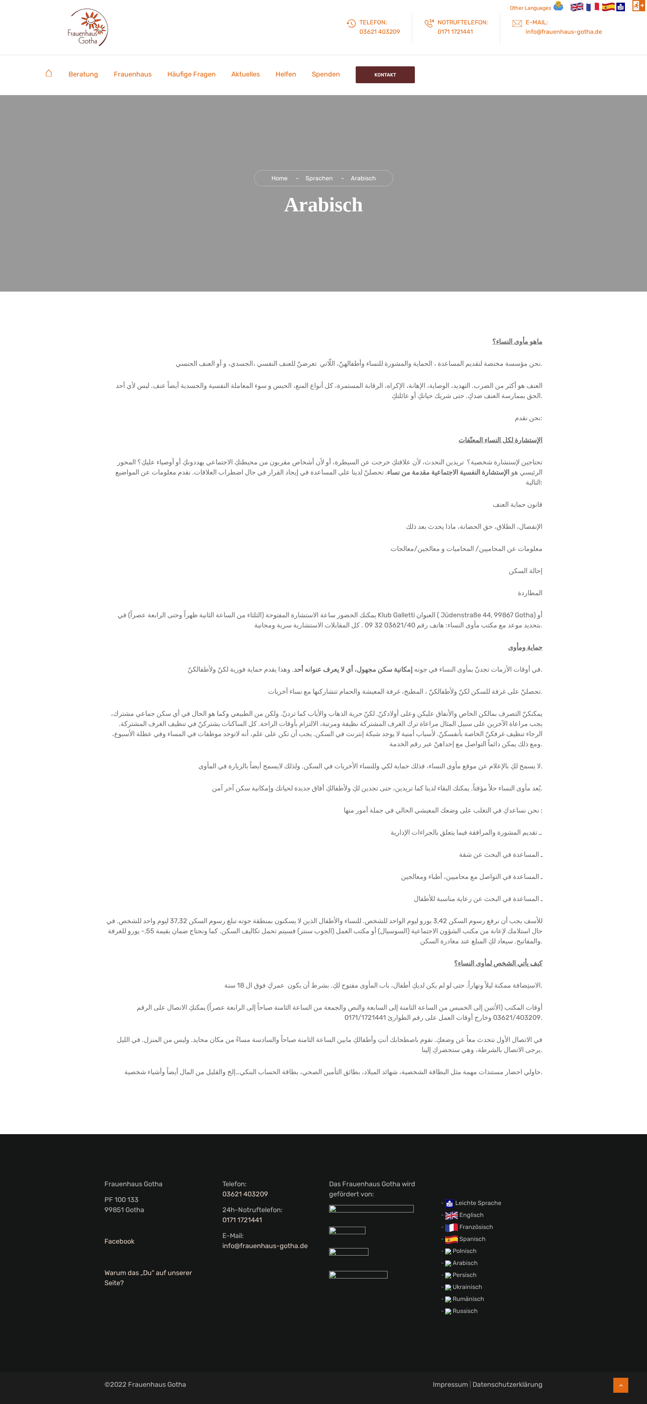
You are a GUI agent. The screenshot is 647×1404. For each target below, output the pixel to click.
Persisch (464, 1274)
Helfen (286, 74)
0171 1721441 (242, 1220)
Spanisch (472, 1238)
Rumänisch (467, 1298)
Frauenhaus (133, 74)
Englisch (471, 1214)
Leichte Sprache (477, 1202)
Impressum (450, 1384)
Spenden (326, 74)
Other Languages (530, 8)
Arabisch (464, 1262)
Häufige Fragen (191, 74)
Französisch (475, 1226)
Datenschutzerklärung (508, 1384)
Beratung (83, 74)
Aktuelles (245, 74)
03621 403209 (245, 1194)
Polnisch (464, 1250)
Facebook (119, 1241)
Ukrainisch (466, 1286)
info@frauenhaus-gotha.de (265, 1246)
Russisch (464, 1310)
